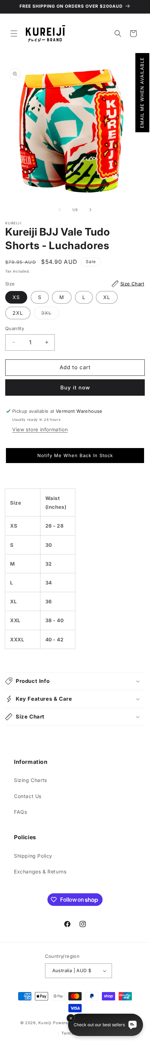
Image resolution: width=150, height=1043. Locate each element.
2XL (18, 313)
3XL (50, 314)
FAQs (20, 812)
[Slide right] (90, 209)
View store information (40, 429)
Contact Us (28, 796)
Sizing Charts (30, 780)
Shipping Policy (33, 856)
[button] (142, 92)
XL (106, 297)
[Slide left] (59, 209)
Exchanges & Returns (40, 871)
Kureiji (45, 1022)
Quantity (14, 328)
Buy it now (75, 387)
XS (16, 297)
